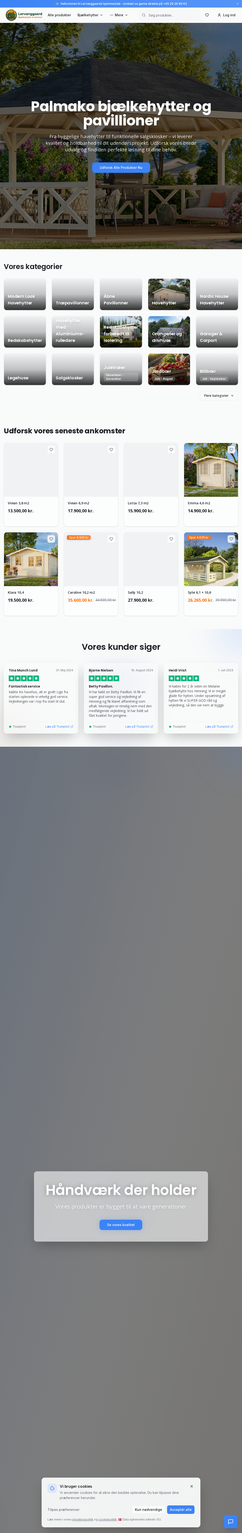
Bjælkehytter (88, 15)
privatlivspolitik (82, 1519)
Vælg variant (33, 518)
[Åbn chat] (230, 1521)
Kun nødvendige (148, 1510)
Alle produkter (59, 15)
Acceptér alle (181, 1510)
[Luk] (191, 1486)
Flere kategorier (216, 395)
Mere (119, 15)
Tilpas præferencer (63, 1510)
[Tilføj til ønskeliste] (51, 449)
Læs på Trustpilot (57, 726)
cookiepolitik (108, 1519)
